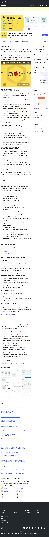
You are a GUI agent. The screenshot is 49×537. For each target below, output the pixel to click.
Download (45, 35)
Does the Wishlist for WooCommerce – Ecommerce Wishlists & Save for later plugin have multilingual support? (13, 448)
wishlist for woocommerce (44, 80)
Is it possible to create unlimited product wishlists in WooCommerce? (9, 426)
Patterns (15, 512)
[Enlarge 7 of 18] (19, 381)
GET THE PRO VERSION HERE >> (8, 314)
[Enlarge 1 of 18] (9, 371)
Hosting (3, 510)
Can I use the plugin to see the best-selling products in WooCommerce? (9, 421)
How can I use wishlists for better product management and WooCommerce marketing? (11, 416)
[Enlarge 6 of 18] (19, 371)
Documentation (6, 253)
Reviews (10, 41)
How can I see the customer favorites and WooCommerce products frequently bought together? (13, 430)
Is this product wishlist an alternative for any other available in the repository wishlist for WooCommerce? (13, 461)
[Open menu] (47, 2)
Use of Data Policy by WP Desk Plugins (15, 363)
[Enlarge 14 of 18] (29, 383)
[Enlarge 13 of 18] (29, 377)
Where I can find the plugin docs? (8, 443)
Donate (39, 510)
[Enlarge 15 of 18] (29, 389)
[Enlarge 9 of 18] (19, 398)
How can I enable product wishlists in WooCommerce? (13, 407)
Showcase (15, 506)
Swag (39, 512)
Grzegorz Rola (7, 491)
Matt (3, 518)
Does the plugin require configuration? (9, 452)
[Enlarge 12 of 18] (29, 371)
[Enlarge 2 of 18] (9, 379)
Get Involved (40, 506)
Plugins (14, 510)
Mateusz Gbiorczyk (23, 494)
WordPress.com (5, 516)
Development (25, 41)
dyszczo (21, 488)
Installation (17, 41)
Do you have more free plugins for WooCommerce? (12, 469)
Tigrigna (5, 528)
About (2, 506)
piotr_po (20, 491)
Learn (26, 506)
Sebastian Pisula (7, 497)
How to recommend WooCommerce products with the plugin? (9, 435)
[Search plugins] (14, 13)
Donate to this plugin (38, 131)
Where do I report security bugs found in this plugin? (12, 473)
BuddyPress (4, 522)
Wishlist (46, 77)
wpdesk (11, 37)
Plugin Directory (4, 5)
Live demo (5, 251)
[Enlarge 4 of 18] (9, 396)
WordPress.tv (28, 512)
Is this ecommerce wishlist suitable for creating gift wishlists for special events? (10, 465)
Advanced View (37, 86)
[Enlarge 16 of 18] (29, 395)
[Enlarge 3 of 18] (9, 386)
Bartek (20, 497)
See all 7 (46, 70)
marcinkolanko (7, 494)
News (2, 508)
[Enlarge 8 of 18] (19, 386)
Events (38, 508)
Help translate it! (33, 8)
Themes (15, 508)
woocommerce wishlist (44, 82)
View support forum (38, 120)
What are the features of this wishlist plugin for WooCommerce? (8, 412)
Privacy (2, 512)
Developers (27, 510)
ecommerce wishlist (43, 72)
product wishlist (44, 75)
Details (3, 41)
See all (46, 108)
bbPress (3, 520)
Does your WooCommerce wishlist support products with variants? (8, 456)
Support (46, 41)
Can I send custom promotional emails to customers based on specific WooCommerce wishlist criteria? (12, 439)
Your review (36, 108)
